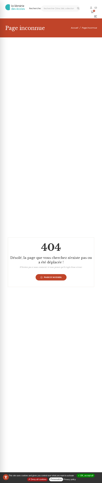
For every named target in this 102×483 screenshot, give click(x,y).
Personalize (56, 479)
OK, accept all (86, 475)
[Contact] (96, 7)
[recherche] (78, 8)
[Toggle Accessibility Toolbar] (6, 477)
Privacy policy (70, 479)
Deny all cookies (38, 479)
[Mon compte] (91, 7)
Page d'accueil (53, 277)
